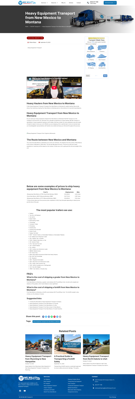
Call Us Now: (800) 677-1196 (35, 38)
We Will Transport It (35, 26)
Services (43, 2)
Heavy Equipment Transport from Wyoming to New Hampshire (38, 359)
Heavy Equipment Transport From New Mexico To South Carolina (46, 308)
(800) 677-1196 (94, 2)
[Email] (60, 317)
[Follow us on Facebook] (20, 391)
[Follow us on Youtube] (25, 391)
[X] (46, 317)
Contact (79, 2)
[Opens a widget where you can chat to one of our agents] (130, 394)
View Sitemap (112, 397)
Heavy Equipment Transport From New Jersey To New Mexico (45, 307)
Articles (71, 2)
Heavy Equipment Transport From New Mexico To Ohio (43, 305)
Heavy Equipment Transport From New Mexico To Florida (44, 303)
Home (26, 26)
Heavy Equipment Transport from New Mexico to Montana (46, 321)
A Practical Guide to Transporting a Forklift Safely (64, 359)
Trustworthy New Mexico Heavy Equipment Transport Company (45, 301)
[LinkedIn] (49, 317)
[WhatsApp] (52, 317)
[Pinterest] (54, 317)
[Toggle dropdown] (47, 2)
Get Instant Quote (109, 2)
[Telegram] (57, 317)
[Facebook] (43, 317)
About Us (53, 2)
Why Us (63, 2)
